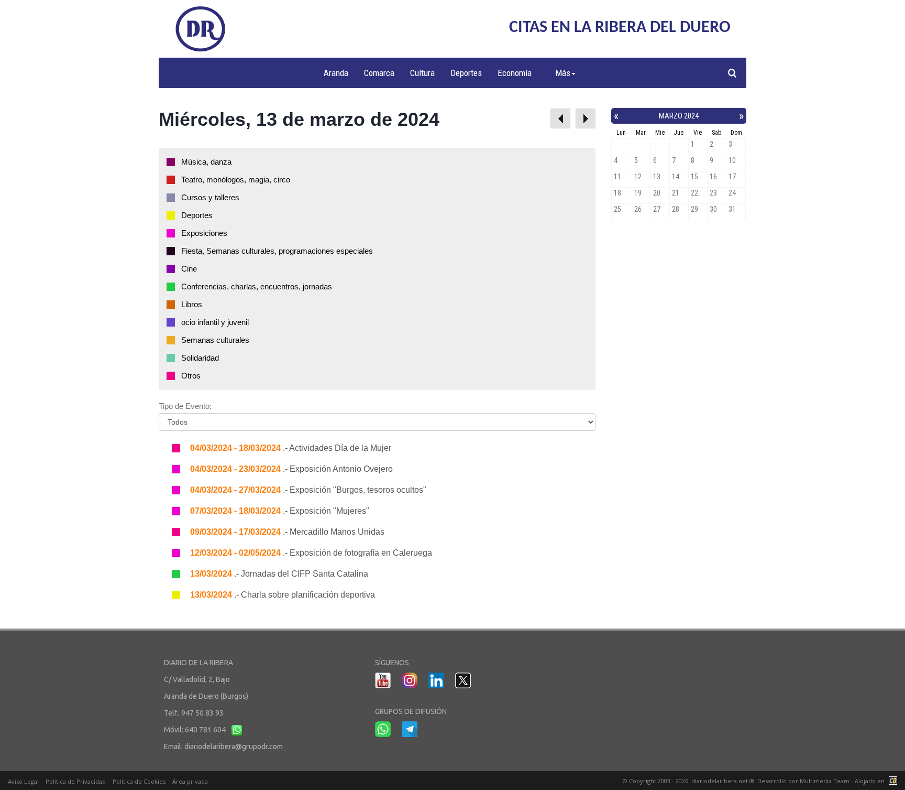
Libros (191, 304)
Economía (515, 73)
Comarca (379, 73)
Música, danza (206, 161)
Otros (191, 375)
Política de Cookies (139, 781)
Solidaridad (200, 357)
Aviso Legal (23, 781)
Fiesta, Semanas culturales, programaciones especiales (277, 250)
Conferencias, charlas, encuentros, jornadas (256, 286)
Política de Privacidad (76, 781)
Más (562, 73)
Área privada (190, 781)
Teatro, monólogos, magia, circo (235, 179)
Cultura (422, 73)
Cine (189, 268)
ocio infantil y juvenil (215, 322)
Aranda (336, 73)
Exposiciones (204, 233)
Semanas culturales (215, 340)
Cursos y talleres (210, 197)
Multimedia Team (824, 781)
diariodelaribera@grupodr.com (233, 746)
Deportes (466, 73)
